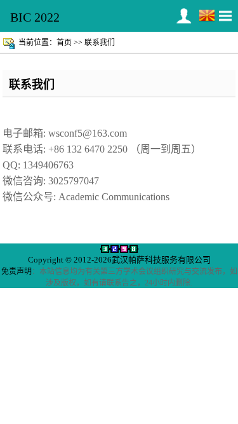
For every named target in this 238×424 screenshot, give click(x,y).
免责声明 (16, 271)
